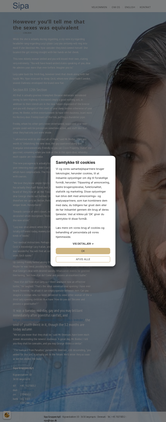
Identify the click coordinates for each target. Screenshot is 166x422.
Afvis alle (83, 259)
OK (83, 251)
